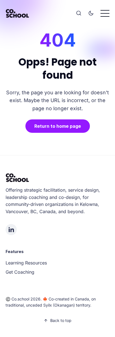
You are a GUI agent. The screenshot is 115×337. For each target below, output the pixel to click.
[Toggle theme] (91, 13)
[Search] (79, 13)
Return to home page (57, 126)
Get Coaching (20, 272)
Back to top (60, 320)
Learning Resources (26, 263)
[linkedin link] (11, 229)
